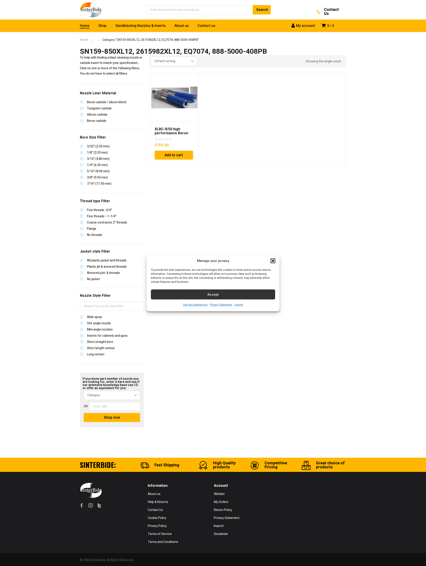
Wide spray (94, 317)
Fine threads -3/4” (99, 210)
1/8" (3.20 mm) (97, 152)
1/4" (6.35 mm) (97, 165)
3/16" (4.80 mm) (98, 158)
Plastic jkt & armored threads (107, 266)
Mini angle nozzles (100, 329)
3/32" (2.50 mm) (98, 146)
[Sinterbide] (91, 10)
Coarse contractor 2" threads (107, 222)
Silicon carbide (97, 114)
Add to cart (174, 155)
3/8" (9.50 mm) (97, 177)
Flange (91, 228)
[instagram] (90, 505)
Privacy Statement (221, 305)
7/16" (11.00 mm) (99, 183)
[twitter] (99, 505)
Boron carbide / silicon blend (106, 102)
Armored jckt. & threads (103, 273)
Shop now (112, 417)
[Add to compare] (192, 84)
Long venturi (95, 354)
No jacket (93, 279)
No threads (94, 235)
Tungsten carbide (99, 108)
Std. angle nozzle (99, 323)
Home (84, 40)
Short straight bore (100, 342)
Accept (213, 294)
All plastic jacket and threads (106, 260)
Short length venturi (101, 348)
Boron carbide (96, 121)
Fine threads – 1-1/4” (101, 216)
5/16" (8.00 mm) (98, 171)
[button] (273, 261)
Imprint (239, 305)
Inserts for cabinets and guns (107, 335)
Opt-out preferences (195, 305)
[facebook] (81, 505)
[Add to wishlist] (192, 79)
